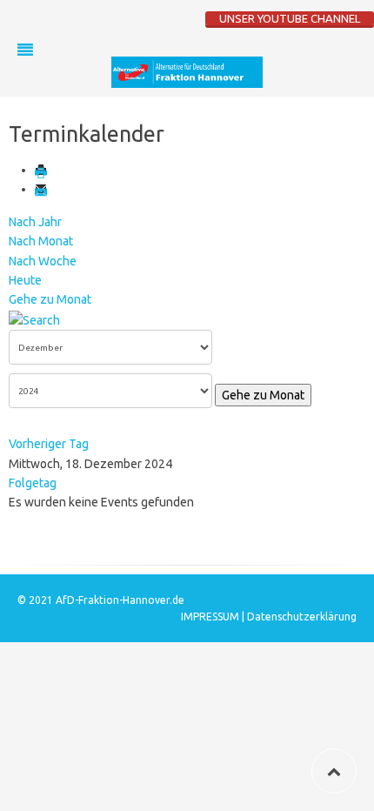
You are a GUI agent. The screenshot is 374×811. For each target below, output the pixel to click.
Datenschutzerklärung (302, 616)
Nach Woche (43, 261)
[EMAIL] (42, 189)
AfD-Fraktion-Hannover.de (120, 600)
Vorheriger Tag (49, 444)
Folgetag (33, 483)
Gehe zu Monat (50, 299)
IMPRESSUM (211, 616)
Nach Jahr (35, 222)
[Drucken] (42, 170)
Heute (25, 280)
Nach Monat (41, 241)
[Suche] (34, 319)
